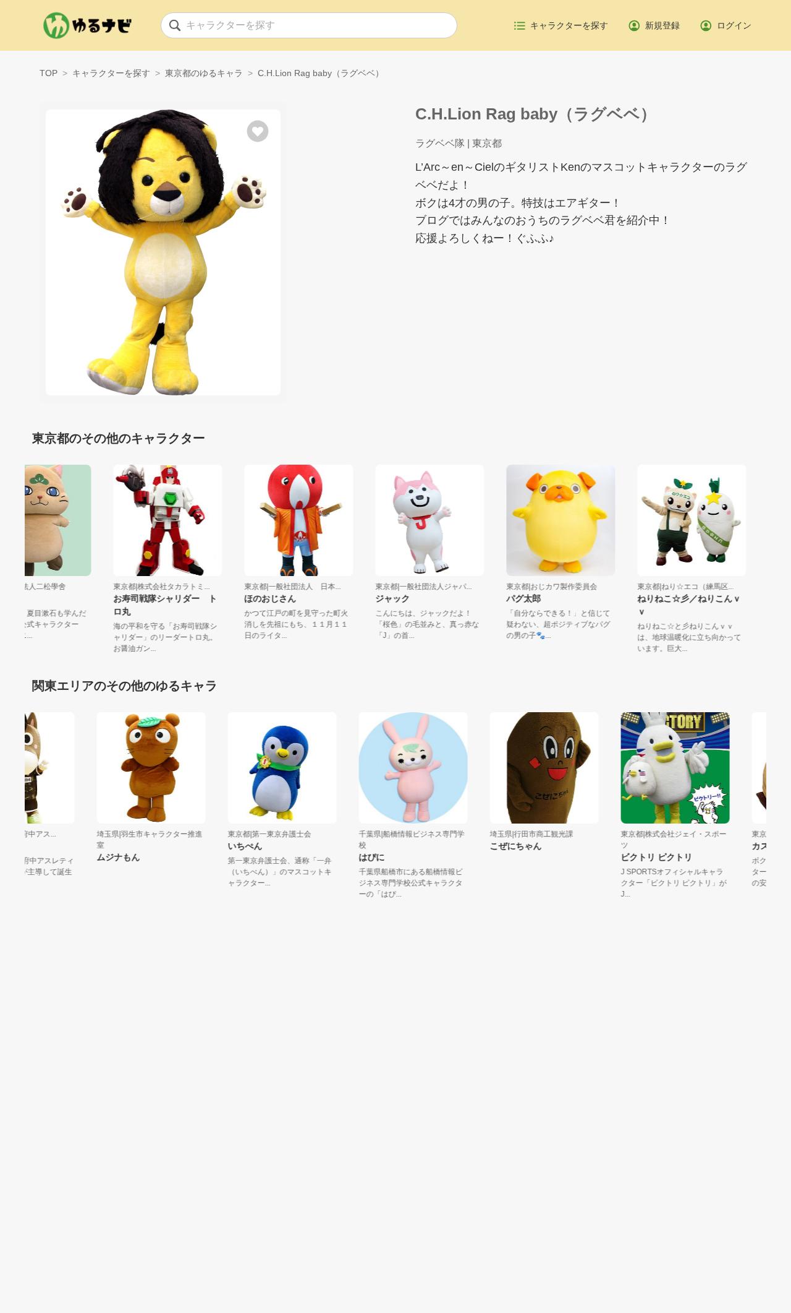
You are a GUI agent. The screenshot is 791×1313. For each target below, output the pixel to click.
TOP (48, 73)
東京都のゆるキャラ (204, 73)
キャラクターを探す (111, 73)
